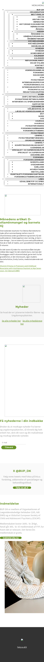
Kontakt (39, 65)
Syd (42, 118)
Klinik (41, 94)
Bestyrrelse (37, 14)
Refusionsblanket (34, 60)
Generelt (39, 135)
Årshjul (40, 29)
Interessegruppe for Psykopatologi (33, 88)
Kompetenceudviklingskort (29, 145)
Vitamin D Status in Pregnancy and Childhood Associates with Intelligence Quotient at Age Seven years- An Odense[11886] (20, 268)
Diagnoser (38, 75)
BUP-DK (40, 10)
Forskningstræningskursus (29, 177)
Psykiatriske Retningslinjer (29, 99)
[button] (38, 5)
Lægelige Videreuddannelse (29, 111)
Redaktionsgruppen (33, 92)
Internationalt (36, 184)
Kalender (39, 56)
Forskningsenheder (34, 160)
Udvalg (40, 68)
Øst (42, 114)
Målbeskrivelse (36, 109)
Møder (40, 31)
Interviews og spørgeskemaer (28, 102)
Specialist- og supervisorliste (28, 150)
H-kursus (39, 123)
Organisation (37, 12)
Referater (38, 22)
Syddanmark (37, 164)
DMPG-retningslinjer (33, 97)
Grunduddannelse (34, 140)
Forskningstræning (33, 130)
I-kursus (39, 121)
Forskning (38, 72)
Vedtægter (38, 19)
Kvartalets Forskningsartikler (27, 174)
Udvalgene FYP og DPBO (32, 181)
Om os (41, 17)
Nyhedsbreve (37, 53)
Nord (41, 116)
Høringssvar (37, 26)
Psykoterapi (37, 80)
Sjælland (39, 167)
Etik (42, 77)
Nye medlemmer (36, 41)
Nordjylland (37, 162)
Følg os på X (22, 488)
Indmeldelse (37, 46)
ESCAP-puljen (37, 63)
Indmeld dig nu (11, 538)
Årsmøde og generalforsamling (33, 35)
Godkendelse (37, 147)
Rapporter (38, 104)
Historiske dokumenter (31, 24)
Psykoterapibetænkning (31, 138)
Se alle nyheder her (11, 320)
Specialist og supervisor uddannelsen (31, 153)
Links (41, 179)
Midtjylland (37, 172)
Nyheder (39, 48)
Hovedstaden (37, 169)
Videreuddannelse (34, 70)
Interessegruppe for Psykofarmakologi (33, 83)
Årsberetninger (35, 39)
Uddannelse (38, 106)
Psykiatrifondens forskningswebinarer (32, 127)
